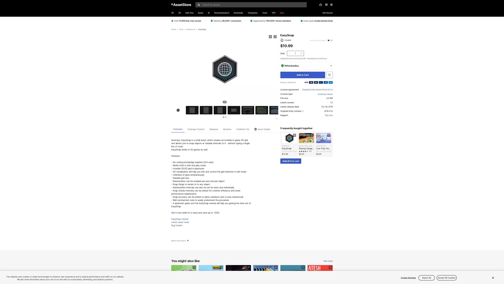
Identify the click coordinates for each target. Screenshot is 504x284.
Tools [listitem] (181, 29)
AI (209, 13)
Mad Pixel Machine (306, 146)
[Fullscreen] (275, 36)
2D (179, 13)
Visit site (329, 115)
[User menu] (331, 4)
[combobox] (251, 4)
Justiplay (321, 146)
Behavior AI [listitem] (191, 29)
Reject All (426, 278)
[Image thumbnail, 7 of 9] (262, 110)
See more (328, 261)
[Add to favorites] (294, 135)
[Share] (270, 36)
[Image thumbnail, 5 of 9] (235, 110)
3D (172, 13)
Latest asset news (180, 222)
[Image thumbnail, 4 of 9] (221, 110)
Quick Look (290, 141)
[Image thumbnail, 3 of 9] (207, 110)
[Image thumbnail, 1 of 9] (179, 110)
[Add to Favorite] (329, 75)
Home (173, 29)
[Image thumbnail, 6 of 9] (248, 110)
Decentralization (221, 13)
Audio (200, 13)
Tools (264, 13)
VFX (273, 13)
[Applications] (326, 4)
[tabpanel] (224, 183)
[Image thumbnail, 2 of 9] (193, 110)
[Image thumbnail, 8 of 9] (276, 110)
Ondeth (285, 146)
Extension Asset (325, 94)
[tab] (223, 117)
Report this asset (178, 241)
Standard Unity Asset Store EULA (317, 89)
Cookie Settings (408, 278)
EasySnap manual (179, 219)
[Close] (493, 278)
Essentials (238, 13)
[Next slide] (276, 118)
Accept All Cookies (447, 278)
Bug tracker (176, 225)
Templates (253, 13)
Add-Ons (189, 13)
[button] (320, 4)
